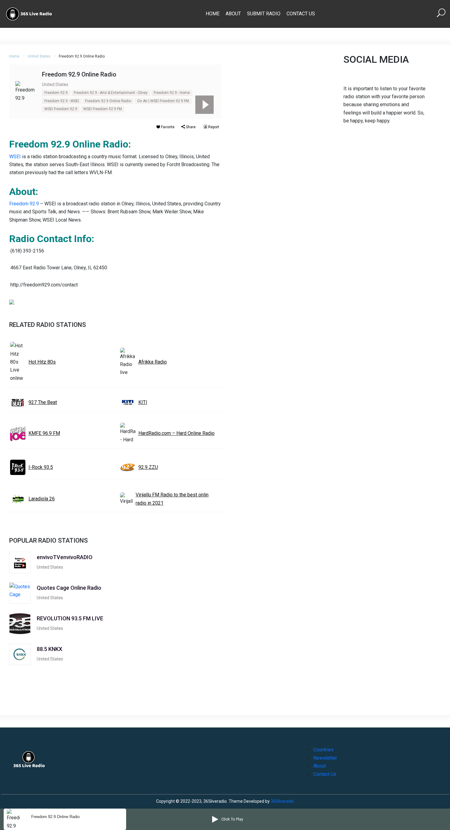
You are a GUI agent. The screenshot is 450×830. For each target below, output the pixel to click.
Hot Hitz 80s (42, 362)
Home (212, 14)
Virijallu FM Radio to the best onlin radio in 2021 (172, 499)
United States (39, 56)
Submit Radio (263, 14)
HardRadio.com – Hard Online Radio (176, 433)
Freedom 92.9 (56, 93)
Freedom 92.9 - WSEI (61, 101)
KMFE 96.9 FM (44, 433)
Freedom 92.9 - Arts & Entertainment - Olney (111, 93)
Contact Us (301, 14)
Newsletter (325, 758)
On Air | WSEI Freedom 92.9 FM (163, 101)
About (233, 14)
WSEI (15, 156)
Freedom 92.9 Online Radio (108, 101)
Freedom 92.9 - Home (172, 93)
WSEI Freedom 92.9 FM (102, 109)
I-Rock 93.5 (40, 467)
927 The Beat (42, 402)
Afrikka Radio (152, 362)
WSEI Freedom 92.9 (60, 109)
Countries (323, 750)
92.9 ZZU (148, 467)
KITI (142, 402)
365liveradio (282, 801)
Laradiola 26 (41, 499)
